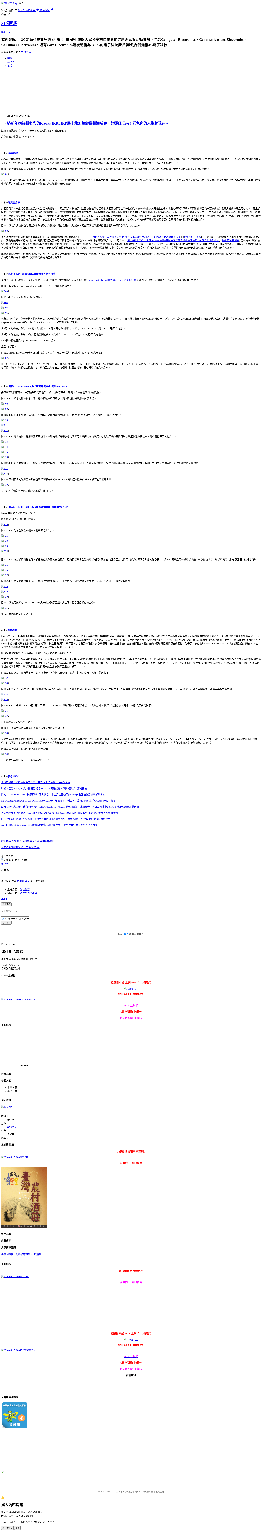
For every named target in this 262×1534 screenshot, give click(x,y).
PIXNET (108, 1492)
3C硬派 (9, 23)
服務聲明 (160, 1492)
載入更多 (6, 904)
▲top (4, 898)
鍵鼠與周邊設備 (28, 893)
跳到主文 (6, 32)
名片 (9, 65)
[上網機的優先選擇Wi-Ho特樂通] (15, 1157)
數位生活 (26, 52)
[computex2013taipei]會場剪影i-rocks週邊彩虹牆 (111, 280)
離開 (17, 1528)
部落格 (11, 62)
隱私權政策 (148, 1492)
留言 (27, 881)
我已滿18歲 (7, 1528)
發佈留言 (6, 923)
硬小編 (4, 863)
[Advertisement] (131, 91)
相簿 (9, 58)
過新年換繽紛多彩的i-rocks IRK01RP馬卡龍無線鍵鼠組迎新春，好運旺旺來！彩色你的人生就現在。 (88, 123)
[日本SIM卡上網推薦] (18, 999)
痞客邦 (20, 881)
